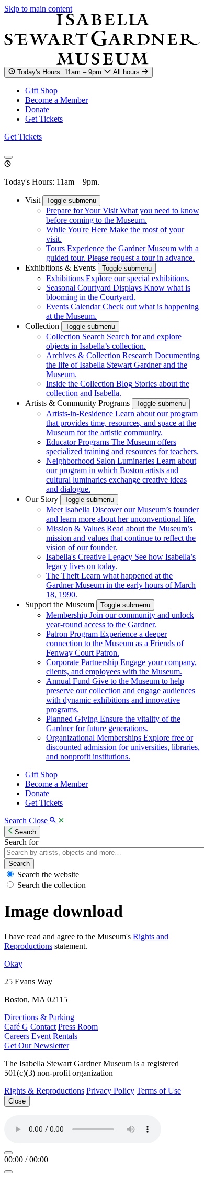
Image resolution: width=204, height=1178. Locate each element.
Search (19, 864)
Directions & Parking (39, 1017)
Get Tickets (44, 118)
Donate (37, 109)
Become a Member (56, 99)
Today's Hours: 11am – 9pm (79, 72)
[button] (33, 200)
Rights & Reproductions (44, 1090)
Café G (16, 1026)
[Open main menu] (8, 157)
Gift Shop (41, 90)
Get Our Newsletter (36, 1045)
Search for (21, 842)
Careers (16, 1036)
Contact (43, 1026)
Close (17, 1101)
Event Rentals (54, 1036)
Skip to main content (38, 8)
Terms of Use (159, 1090)
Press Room (78, 1026)
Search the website (48, 874)
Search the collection (51, 885)
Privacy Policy (110, 1090)
